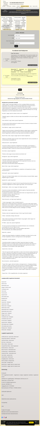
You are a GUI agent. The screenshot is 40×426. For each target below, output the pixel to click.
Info (18, 424)
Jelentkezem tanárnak (25, 6)
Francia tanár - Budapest (6, 320)
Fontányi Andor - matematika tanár (9, 351)
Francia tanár (4, 292)
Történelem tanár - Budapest (7, 316)
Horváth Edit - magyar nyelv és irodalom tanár (11, 366)
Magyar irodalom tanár (6, 287)
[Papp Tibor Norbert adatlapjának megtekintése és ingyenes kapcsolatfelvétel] (6, 59)
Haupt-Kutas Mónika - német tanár (8, 338)
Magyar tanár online (6, 315)
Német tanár (4, 283)
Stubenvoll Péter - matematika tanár (9, 353)
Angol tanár (4, 281)
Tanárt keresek (9, 6)
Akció (31, 6)
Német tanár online (5, 307)
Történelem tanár (5, 289)
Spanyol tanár (4, 294)
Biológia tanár (4, 298)
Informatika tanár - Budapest (7, 324)
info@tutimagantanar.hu (11, 382)
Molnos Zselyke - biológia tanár (8, 360)
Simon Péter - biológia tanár (7, 362)
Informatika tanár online (6, 326)
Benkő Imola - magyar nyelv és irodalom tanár (11, 364)
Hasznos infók (35, 6)
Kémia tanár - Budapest (6, 329)
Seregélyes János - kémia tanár (8, 358)
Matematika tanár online (6, 311)
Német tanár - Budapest (6, 305)
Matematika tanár (5, 285)
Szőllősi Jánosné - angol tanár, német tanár (10, 336)
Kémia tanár (4, 300)
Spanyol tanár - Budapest (7, 322)
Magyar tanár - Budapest (7, 313)
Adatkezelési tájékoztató (6, 391)
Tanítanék (18, 6)
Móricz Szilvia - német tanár (7, 344)
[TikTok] (6, 417)
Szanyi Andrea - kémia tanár (7, 357)
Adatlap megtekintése (32, 65)
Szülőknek (13, 6)
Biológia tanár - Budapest (7, 327)
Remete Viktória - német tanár (8, 347)
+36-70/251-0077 (10, 380)
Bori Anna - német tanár (6, 342)
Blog (17, 7)
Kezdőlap (3, 6)
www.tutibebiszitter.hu (13, 411)
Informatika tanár (5, 296)
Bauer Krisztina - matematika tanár (9, 349)
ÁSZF (2, 395)
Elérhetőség (21, 7)
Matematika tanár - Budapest (7, 309)
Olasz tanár (4, 291)
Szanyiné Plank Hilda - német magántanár (10, 345)
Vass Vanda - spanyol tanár (7, 355)
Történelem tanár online (6, 318)
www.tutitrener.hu (14, 413)
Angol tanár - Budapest (6, 302)
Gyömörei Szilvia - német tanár (8, 340)
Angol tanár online (5, 304)
